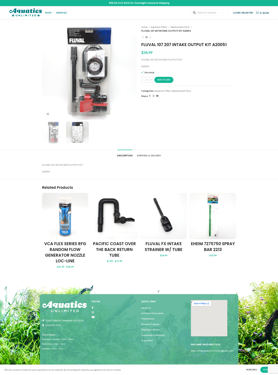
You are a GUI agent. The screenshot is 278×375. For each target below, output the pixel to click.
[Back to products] (146, 37)
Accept (267, 369)
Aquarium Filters (159, 27)
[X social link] (153, 96)
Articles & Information (152, 313)
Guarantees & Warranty (153, 335)
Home (144, 27)
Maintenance (147, 318)
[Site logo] (25, 12)
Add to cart (163, 80)
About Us (146, 307)
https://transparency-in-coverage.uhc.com (212, 350)
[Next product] (150, 37)
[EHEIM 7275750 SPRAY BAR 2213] (213, 216)
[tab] (125, 154)
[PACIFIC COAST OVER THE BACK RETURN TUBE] (114, 216)
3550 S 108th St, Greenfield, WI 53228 (64, 320)
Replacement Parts (180, 27)
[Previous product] (143, 37)
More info (251, 369)
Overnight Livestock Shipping (151, 3)
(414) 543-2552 (53, 325)
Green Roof (147, 340)
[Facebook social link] (150, 96)
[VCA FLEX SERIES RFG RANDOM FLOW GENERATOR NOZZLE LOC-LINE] (65, 216)
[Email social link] (157, 96)
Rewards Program (150, 324)
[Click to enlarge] (48, 114)
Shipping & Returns (150, 329)
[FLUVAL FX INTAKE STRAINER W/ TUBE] (164, 216)
